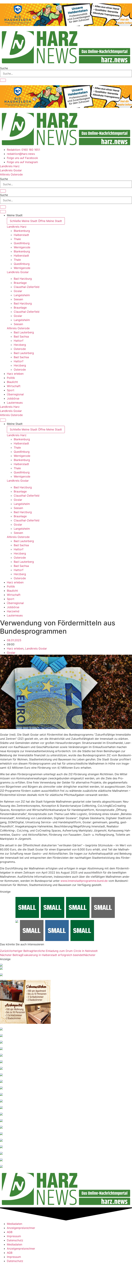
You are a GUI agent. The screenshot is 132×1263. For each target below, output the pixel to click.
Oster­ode (20, 349)
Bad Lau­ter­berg (24, 332)
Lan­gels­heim (22, 295)
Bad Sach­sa (21, 336)
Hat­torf (18, 340)
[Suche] (3, 80)
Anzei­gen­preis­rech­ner (21, 1228)
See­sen (18, 299)
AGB (9, 1232)
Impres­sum (14, 1236)
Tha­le (17, 239)
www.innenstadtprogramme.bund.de (84, 880)
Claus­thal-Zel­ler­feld (26, 287)
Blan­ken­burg (22, 230)
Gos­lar (18, 291)
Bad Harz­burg (23, 278)
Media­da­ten (14, 1223)
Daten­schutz (15, 1240)
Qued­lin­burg (22, 243)
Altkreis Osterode (18, 328)
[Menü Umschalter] (3, 211)
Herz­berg (20, 344)
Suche (4, 68)
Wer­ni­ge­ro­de (22, 247)
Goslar (11, 652)
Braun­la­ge (20, 282)
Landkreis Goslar (18, 272)
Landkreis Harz (16, 226)
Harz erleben (15, 648)
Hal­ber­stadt (21, 235)
